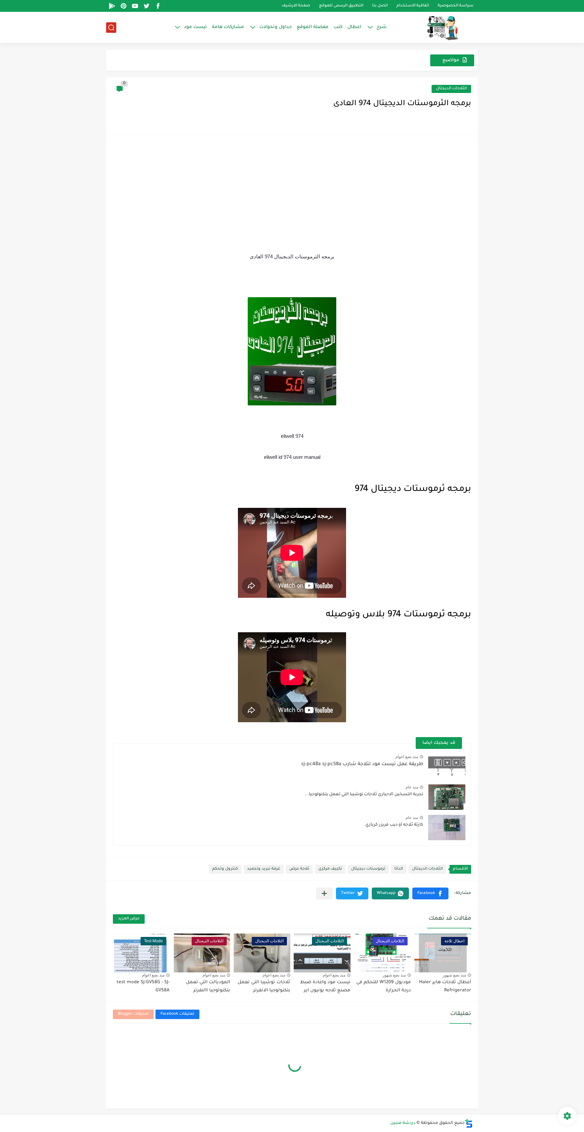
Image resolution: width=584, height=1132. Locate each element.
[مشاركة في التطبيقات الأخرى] (324, 893)
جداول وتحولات (275, 27)
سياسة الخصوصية (455, 6)
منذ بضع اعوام (406, 756)
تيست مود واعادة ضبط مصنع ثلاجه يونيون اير (325, 986)
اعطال (354, 27)
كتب (338, 27)
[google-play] (112, 5)
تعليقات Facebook (177, 1014)
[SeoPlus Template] (469, 1123)
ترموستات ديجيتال (368, 869)
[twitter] (146, 5)
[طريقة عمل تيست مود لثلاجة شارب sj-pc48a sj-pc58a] (446, 766)
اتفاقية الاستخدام (412, 6)
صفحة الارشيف (296, 6)
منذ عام (412, 787)
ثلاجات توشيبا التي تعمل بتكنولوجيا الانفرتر (264, 986)
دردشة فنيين (402, 1123)
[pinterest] (123, 5)
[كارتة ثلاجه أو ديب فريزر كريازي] (446, 827)
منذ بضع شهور (454, 975)
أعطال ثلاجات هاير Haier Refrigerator (445, 986)
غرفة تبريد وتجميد (263, 869)
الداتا (398, 869)
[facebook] (158, 5)
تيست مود (195, 27)
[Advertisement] (292, 193)
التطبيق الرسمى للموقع (341, 6)
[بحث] (111, 27)
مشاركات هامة (228, 27)
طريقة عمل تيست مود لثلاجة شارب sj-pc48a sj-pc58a (362, 764)
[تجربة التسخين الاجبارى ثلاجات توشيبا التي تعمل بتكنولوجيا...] (446, 797)
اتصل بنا (380, 6)
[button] (430, 893)
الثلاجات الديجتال (451, 89)
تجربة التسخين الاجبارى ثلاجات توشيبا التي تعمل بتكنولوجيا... (364, 794)
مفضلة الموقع (312, 27)
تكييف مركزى (330, 869)
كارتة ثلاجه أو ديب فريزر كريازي (394, 825)
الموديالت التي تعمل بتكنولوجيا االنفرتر (208, 986)
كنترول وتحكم (225, 869)
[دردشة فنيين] (435, 27)
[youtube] (135, 5)
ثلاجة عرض (299, 869)
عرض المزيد (129, 919)
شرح (381, 27)
